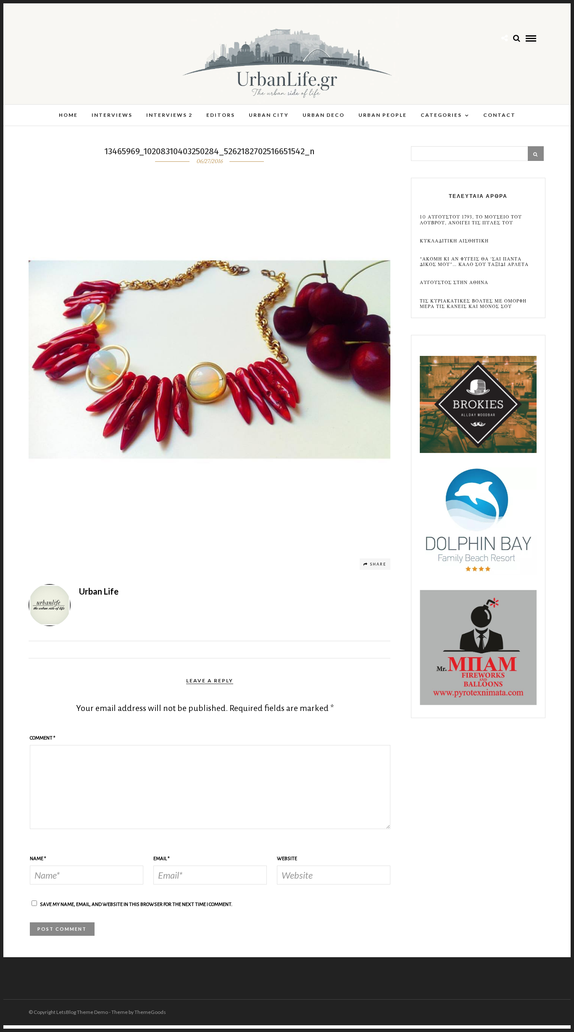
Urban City (269, 115)
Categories (441, 115)
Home (68, 115)
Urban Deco (324, 115)
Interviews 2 (169, 115)
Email (161, 858)
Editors (220, 115)
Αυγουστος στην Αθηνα (454, 282)
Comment (42, 738)
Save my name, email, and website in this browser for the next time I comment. (136, 904)
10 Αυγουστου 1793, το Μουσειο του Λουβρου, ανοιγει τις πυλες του (471, 219)
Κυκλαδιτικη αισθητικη (454, 241)
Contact (499, 115)
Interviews (112, 115)
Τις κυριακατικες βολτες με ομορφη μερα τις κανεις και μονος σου (473, 303)
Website (287, 858)
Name (38, 858)
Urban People (382, 115)
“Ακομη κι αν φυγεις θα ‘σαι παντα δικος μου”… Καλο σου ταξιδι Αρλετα (474, 261)
